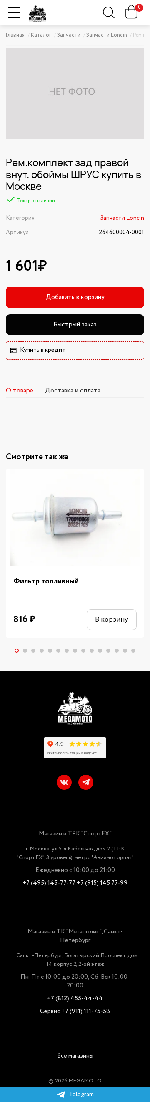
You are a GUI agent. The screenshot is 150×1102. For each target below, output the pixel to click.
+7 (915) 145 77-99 (102, 883)
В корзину (111, 620)
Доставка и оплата (72, 390)
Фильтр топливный (46, 581)
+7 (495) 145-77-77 (48, 883)
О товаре (19, 390)
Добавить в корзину (75, 297)
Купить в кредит (42, 350)
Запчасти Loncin (122, 218)
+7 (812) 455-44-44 (75, 998)
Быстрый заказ (75, 324)
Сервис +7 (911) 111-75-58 (75, 1011)
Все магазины (75, 1056)
